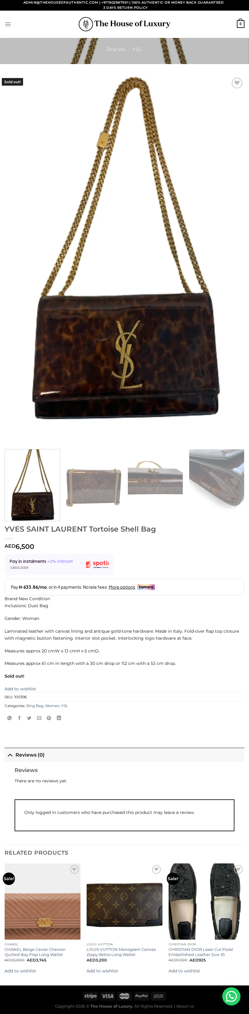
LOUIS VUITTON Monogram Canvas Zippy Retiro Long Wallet (121, 952)
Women (52, 706)
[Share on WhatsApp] (9, 718)
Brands (116, 49)
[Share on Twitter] (29, 718)
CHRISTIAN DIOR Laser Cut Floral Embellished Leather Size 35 (201, 952)
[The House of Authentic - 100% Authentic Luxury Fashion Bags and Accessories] (124, 24)
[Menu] (8, 24)
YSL (137, 49)
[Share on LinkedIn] (58, 718)
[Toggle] (10, 754)
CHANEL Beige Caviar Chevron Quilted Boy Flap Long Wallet (35, 952)
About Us (185, 1006)
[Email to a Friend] (39, 718)
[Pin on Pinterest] (48, 718)
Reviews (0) (30, 755)
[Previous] (4, 924)
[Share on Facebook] (19, 718)
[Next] (235, 485)
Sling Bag (34, 706)
